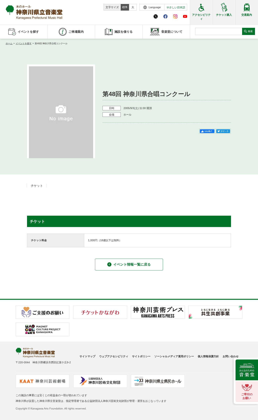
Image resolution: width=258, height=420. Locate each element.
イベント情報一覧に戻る (132, 264)
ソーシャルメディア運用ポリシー (174, 356)
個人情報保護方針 (208, 356)
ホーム (9, 43)
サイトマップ (87, 356)
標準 (124, 7)
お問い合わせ (231, 356)
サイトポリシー (141, 356)
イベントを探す (24, 43)
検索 (250, 31)
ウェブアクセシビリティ (113, 356)
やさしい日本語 (176, 7)
